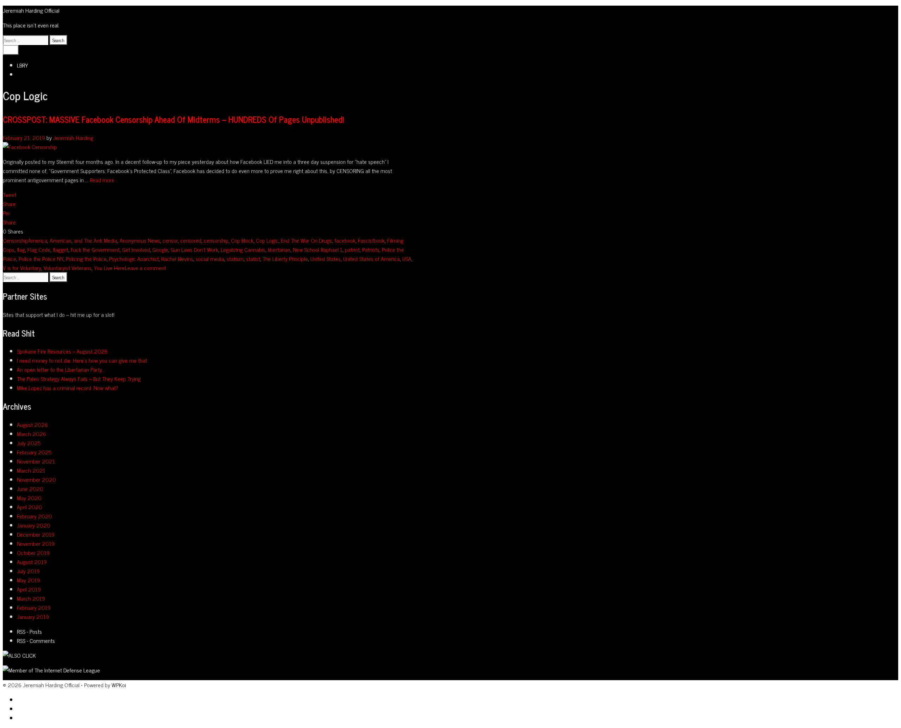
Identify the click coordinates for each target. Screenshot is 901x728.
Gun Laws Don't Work (194, 249)
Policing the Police (86, 258)
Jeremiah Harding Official (31, 10)
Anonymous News (140, 240)
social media (210, 258)
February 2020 (34, 516)
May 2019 (28, 580)
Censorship (15, 240)
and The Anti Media (95, 240)
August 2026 (32, 424)
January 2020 (33, 525)
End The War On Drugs (306, 240)
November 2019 (36, 543)
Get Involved (136, 249)
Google (160, 249)
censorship (216, 240)
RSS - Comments (36, 640)
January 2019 (33, 616)
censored (190, 240)
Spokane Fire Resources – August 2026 (62, 351)
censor (170, 240)
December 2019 (36, 534)
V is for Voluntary (22, 267)
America (37, 240)
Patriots (370, 249)
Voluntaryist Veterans (68, 267)
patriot (352, 249)
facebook (344, 240)
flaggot (60, 249)
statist (253, 258)
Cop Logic (267, 240)
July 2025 (28, 442)
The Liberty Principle (285, 258)
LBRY (22, 65)
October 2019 (33, 552)
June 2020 (30, 488)
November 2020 (36, 479)
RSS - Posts (29, 631)
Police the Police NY (41, 258)
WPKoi (119, 684)
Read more (102, 179)
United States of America (371, 258)
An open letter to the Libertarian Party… (61, 369)
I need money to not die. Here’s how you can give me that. (82, 360)
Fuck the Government (95, 249)
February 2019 (34, 607)
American (60, 240)
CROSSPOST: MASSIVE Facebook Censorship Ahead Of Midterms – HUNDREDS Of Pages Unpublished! (173, 119)
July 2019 (28, 570)
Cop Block (242, 240)
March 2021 (31, 470)
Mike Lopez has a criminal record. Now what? (67, 387)
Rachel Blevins (177, 258)
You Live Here (109, 267)
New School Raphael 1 (317, 249)
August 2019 (32, 561)
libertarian (279, 249)
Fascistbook (371, 240)
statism (235, 258)
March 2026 (31, 433)
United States (325, 258)
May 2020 (29, 497)
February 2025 (34, 451)
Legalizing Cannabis (243, 249)
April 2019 (29, 589)
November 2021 (36, 461)
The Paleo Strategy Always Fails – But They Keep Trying (79, 378)
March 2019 (31, 598)
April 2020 (29, 506)
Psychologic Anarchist (134, 258)
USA (406, 258)
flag (21, 249)
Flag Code (38, 249)
